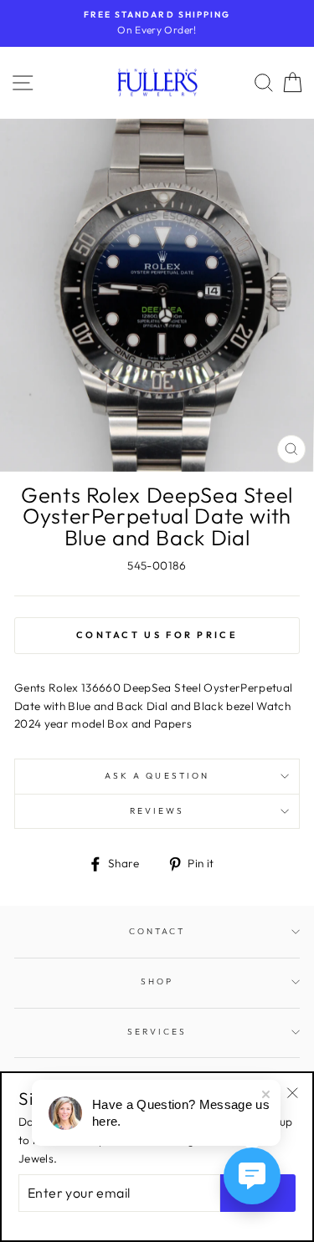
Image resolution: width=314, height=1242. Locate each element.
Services (157, 1031)
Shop (157, 981)
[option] (157, 23)
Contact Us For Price (157, 635)
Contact (157, 931)
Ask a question (157, 775)
